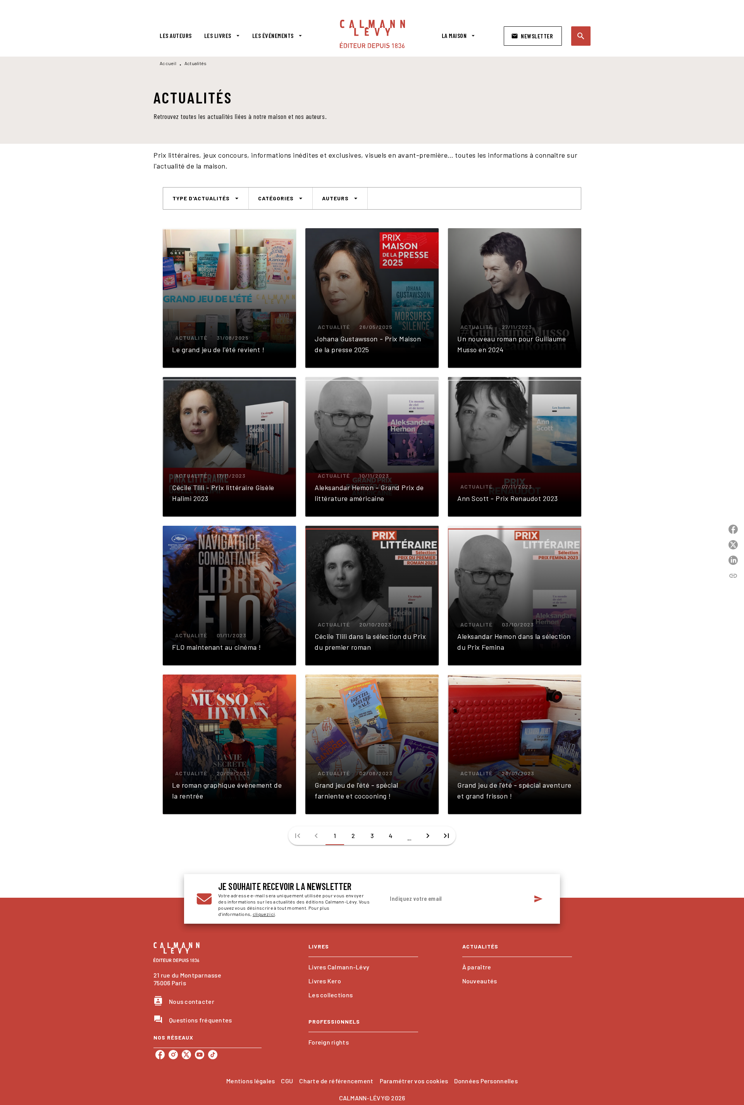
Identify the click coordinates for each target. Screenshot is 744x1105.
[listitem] (160, 1054)
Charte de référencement (336, 1080)
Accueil (168, 63)
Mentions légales (250, 1080)
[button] (533, 36)
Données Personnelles (485, 1080)
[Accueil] (372, 33)
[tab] (175, 35)
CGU (287, 1080)
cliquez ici (264, 914)
